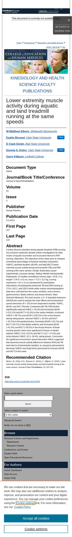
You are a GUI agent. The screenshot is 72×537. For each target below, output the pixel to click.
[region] (36, 509)
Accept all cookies (36, 518)
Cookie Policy (22, 507)
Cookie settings (25, 503)
